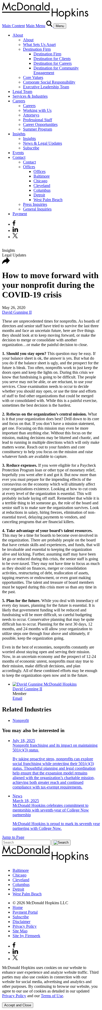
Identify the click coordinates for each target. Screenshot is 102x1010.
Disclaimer (21, 921)
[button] (6, 262)
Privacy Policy (25, 926)
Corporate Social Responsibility (49, 82)
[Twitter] (16, 237)
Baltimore (41, 176)
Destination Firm (37, 49)
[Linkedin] (15, 230)
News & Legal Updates (42, 143)
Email (17, 698)
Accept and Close (17, 1005)
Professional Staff (37, 120)
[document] (51, 981)
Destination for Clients (52, 58)
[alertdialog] (51, 986)
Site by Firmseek (26, 935)
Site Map (20, 931)
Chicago (40, 181)
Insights (19, 134)
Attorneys (31, 115)
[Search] (50, 26)
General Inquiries (37, 209)
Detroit (39, 195)
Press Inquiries (35, 204)
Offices (29, 167)
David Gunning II (17, 312)
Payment (20, 214)
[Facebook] (14, 224)
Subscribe (31, 148)
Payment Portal (25, 912)
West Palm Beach (48, 199)
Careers (19, 101)
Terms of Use (52, 996)
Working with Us (37, 110)
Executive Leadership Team (46, 87)
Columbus (41, 190)
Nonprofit (21, 720)
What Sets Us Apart (39, 44)
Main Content (13, 26)
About (18, 35)
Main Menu (35, 26)
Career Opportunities (40, 124)
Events (18, 152)
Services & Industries (30, 96)
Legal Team (22, 91)
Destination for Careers (52, 63)
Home (18, 907)
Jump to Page (13, 837)
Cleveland (41, 185)
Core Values (33, 77)
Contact (19, 157)
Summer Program (37, 129)
